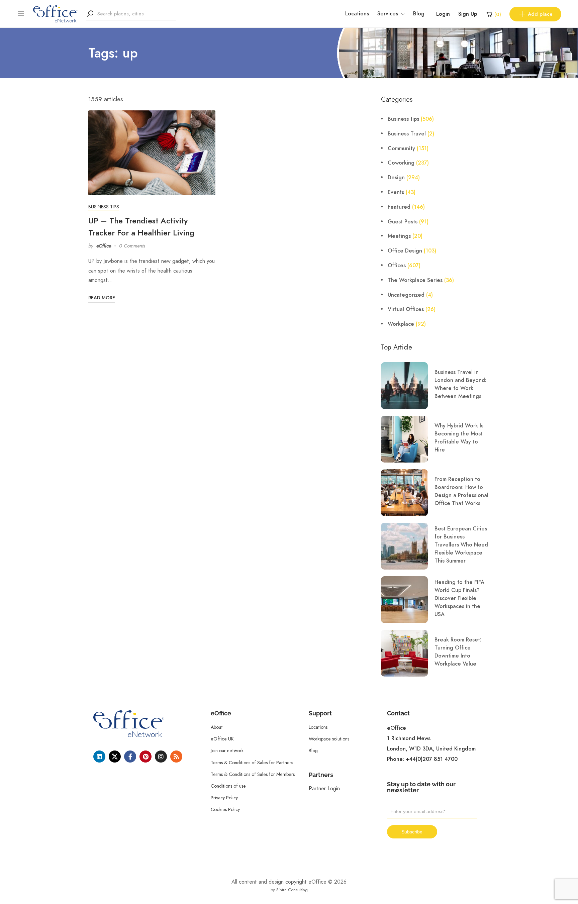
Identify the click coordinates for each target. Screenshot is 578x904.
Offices (397, 265)
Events (396, 192)
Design (396, 177)
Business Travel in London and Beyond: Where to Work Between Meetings (460, 384)
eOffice (103, 245)
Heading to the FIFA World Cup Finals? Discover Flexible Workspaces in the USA (459, 598)
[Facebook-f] (130, 756)
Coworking (401, 163)
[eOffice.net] (55, 13)
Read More (101, 298)
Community (401, 148)
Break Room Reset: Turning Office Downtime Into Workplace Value (458, 652)
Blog (418, 13)
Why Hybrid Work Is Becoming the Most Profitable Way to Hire (459, 438)
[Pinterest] (145, 756)
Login (443, 14)
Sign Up (467, 14)
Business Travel (407, 133)
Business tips (103, 206)
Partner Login (324, 788)
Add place (540, 14)
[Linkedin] (99, 756)
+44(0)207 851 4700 (432, 759)
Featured (399, 207)
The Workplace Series (415, 280)
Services (387, 13)
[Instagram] (161, 756)
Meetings (399, 236)
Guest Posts (402, 221)
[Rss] (176, 756)
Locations (357, 13)
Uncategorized (406, 295)
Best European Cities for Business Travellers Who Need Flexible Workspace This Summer (461, 545)
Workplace (401, 324)
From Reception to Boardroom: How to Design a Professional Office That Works (461, 491)
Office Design (405, 251)
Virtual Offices (406, 309)
